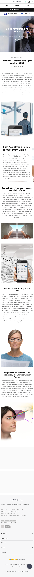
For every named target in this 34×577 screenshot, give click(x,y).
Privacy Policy (25, 564)
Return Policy (8, 564)
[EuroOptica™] (16, 2)
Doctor (16, 5)
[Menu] (1, 1)
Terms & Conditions (17, 566)
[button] (26, 2)
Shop (6, 5)
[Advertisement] (17, 458)
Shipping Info (16, 564)
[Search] (5, 1)
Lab (28, 5)
